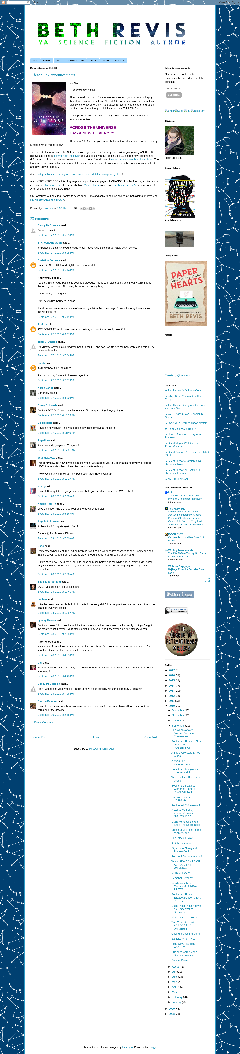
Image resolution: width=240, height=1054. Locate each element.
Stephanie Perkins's (124, 185)
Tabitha (42, 324)
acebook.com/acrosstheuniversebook (131, 159)
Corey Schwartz (47, 405)
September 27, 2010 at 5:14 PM (56, 270)
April (175, 987)
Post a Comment (44, 722)
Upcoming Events (76, 61)
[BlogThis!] (84, 208)
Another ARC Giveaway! (185, 805)
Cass (41, 546)
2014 (172, 685)
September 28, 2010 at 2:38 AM (56, 496)
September (178, 725)
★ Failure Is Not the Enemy (180, 428)
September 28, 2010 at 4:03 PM (56, 655)
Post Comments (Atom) (102, 748)
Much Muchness (180, 873)
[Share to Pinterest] (93, 208)
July (174, 971)
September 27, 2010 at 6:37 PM (56, 334)
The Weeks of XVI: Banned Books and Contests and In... (183, 733)
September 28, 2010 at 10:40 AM (56, 591)
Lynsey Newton (47, 620)
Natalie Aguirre (47, 503)
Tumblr (106, 61)
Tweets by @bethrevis (178, 375)
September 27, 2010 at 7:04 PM (56, 355)
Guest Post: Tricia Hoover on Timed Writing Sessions (186, 908)
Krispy (42, 486)
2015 (172, 680)
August (176, 966)
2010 (172, 706)
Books (59, 61)
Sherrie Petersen (48, 701)
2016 (172, 675)
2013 (172, 690)
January (177, 1002)
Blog (35, 61)
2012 (172, 695)
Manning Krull (53, 185)
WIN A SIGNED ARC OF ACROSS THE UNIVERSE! (185, 864)
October (177, 720)
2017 (172, 670)
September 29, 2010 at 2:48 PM (56, 714)
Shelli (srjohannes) (49, 581)
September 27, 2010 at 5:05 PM (56, 235)
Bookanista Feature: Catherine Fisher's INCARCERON (183, 788)
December (178, 710)
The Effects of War (181, 838)
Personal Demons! (182, 878)
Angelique (44, 440)
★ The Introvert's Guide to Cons (183, 390)
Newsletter (119, 61)
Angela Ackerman (49, 521)
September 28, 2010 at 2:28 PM (56, 634)
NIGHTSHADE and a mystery (47, 199)
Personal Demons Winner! (186, 856)
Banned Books (180, 960)
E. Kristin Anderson (50, 242)
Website (46, 61)
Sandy (42, 363)
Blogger (153, 1047)
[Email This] (81, 208)
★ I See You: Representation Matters (186, 423)
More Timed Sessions (184, 917)
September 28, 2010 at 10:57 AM (56, 613)
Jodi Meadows (46, 457)
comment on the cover (66, 156)
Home (95, 737)
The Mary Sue (176, 508)
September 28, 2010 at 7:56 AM (56, 574)
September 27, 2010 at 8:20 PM (56, 397)
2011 (172, 700)
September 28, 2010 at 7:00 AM (56, 538)
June (175, 976)
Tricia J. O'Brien (47, 342)
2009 (172, 1008)
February (177, 997)
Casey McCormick (49, 225)
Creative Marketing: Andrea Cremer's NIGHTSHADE (182, 813)
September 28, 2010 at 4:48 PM (56, 676)
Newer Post (39, 737)
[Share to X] (87, 208)
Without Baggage (179, 566)
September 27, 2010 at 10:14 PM (56, 415)
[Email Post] (74, 208)
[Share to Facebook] (90, 208)
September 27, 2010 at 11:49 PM (56, 432)
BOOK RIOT (175, 534)
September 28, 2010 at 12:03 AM (56, 450)
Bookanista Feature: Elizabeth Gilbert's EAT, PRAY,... (186, 897)
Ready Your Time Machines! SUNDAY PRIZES (184, 886)
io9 (170, 492)
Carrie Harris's (92, 185)
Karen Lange (46, 388)
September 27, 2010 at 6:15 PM (56, 317)
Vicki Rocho (45, 422)
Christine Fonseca (49, 260)
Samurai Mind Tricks (183, 938)
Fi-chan (42, 599)
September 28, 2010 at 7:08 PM (56, 693)
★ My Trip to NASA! (176, 478)
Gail (40, 662)
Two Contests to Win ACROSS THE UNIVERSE (183, 925)
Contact (93, 61)
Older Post (150, 737)
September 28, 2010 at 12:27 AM (56, 478)
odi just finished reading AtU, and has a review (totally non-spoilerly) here (80, 174)
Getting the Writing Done (185, 933)
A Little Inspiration (181, 843)
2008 (172, 1013)
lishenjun (127, 1047)
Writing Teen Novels (180, 550)
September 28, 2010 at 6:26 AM (56, 513)
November (178, 715)
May (174, 982)
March (176, 992)
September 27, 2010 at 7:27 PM (56, 380)
